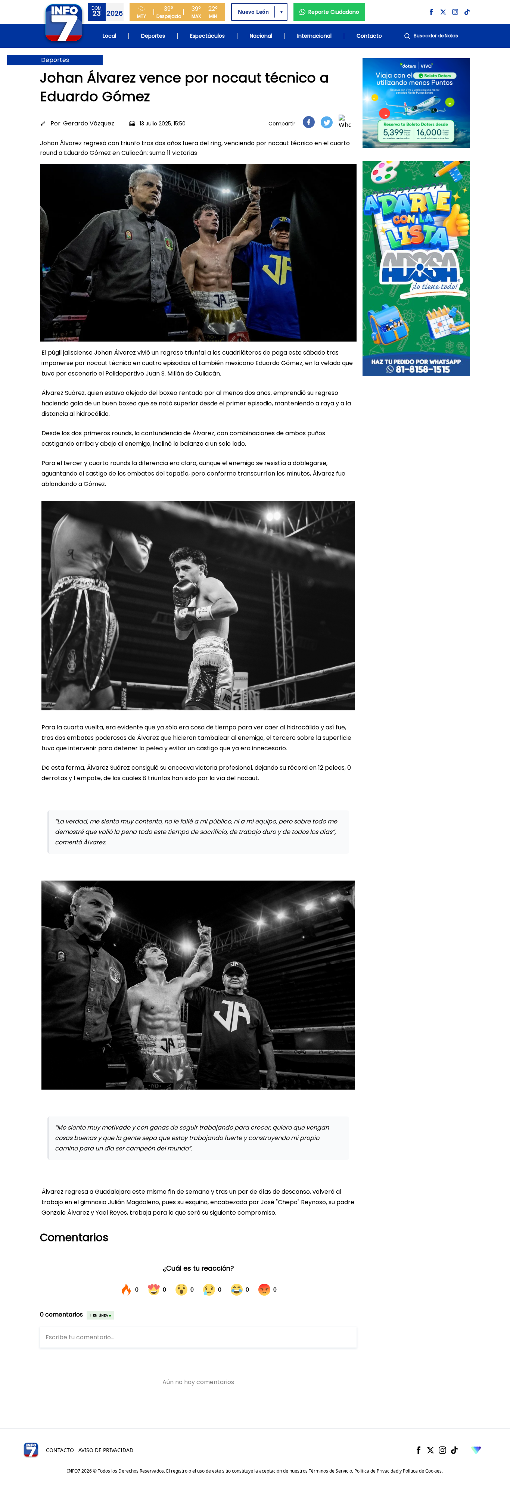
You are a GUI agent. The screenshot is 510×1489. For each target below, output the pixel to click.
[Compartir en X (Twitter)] (327, 122)
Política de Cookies (422, 1471)
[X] (430, 1450)
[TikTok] (454, 1450)
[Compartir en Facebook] (309, 122)
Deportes (153, 36)
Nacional (261, 36)
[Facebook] (418, 1450)
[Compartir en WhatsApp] (345, 122)
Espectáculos (207, 36)
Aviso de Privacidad (105, 1450)
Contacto (369, 36)
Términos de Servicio (330, 1471)
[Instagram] (442, 1450)
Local (109, 36)
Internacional (314, 36)
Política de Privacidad (376, 1471)
